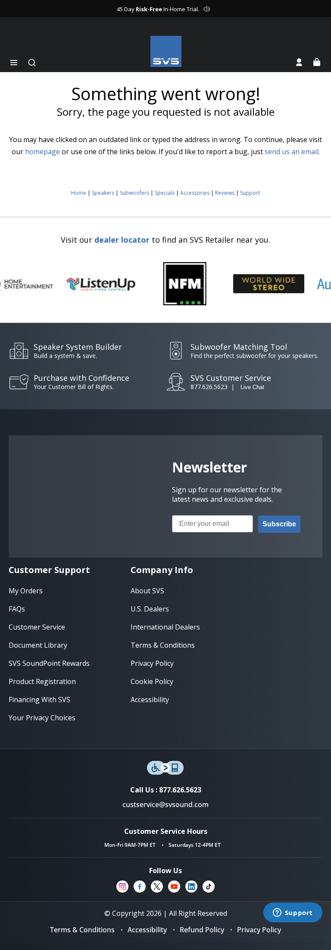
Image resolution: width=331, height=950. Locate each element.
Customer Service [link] (37, 627)
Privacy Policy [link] (152, 663)
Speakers (103, 192)
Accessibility (147, 929)
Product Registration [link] (42, 681)
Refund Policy (202, 929)
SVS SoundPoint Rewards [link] (49, 663)
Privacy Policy (259, 929)
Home (78, 192)
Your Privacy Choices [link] (42, 717)
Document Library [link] (38, 645)
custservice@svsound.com (165, 804)
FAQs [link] (17, 609)
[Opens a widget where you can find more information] (292, 913)
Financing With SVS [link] (39, 699)
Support (250, 192)
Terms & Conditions (82, 929)
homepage (42, 151)
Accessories (194, 192)
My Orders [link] (26, 590)
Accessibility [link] (150, 699)
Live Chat (252, 387)
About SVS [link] (147, 590)
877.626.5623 (209, 387)
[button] (13, 62)
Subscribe (279, 524)
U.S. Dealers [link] (150, 609)
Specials (165, 192)
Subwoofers (134, 192)
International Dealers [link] (165, 627)
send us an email (292, 151)
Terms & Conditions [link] (163, 645)
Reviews (224, 192)
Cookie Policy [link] (152, 681)
